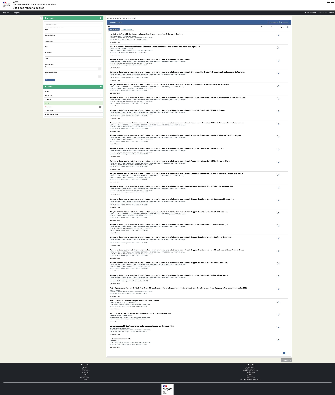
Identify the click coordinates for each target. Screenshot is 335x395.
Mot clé (47, 103)
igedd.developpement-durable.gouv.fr (250, 379)
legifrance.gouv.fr (250, 369)
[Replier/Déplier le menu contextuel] (41, 17)
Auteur (47, 92)
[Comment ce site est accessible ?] (328, 2)
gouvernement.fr (250, 372)
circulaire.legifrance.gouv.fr (250, 371)
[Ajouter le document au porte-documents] (278, 35)
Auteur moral (49, 41)
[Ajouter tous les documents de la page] (287, 27)
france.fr (250, 374)
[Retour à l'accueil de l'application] (167, 389)
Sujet (46, 29)
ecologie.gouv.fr (250, 378)
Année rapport (49, 110)
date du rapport (114, 29)
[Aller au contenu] (330, 2)
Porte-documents (85, 371)
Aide (85, 374)
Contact (85, 379)
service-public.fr (250, 367)
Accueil (85, 367)
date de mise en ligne (127, 29)
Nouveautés (85, 372)
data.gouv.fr (250, 376)
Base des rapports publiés (28, 7)
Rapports (84, 369)
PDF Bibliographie (273, 22)
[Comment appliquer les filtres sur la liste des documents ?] (101, 86)
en (45, 66)
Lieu (46, 58)
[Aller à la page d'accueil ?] (333, 2)
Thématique (49, 96)
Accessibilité (84, 376)
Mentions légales (85, 378)
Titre (46, 47)
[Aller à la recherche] (331, 2)
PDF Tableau (285, 22)
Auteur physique (50, 35)
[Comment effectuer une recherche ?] (101, 18)
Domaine (48, 99)
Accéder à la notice (115, 42)
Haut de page (287, 360)
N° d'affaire (48, 52)
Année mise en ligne (51, 114)
